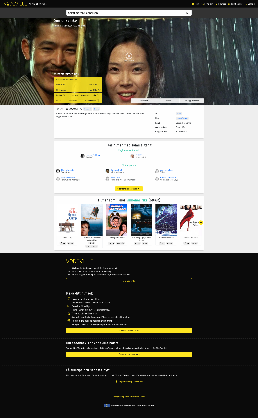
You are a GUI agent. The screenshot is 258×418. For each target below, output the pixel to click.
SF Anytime (76, 90)
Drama (96, 109)
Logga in (251, 3)
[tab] (78, 95)
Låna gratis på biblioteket (66, 79)
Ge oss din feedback (130, 354)
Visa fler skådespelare (127, 188)
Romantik (87, 109)
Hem (196, 3)
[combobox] (129, 13)
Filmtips (222, 3)
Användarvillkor (137, 396)
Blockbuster (76, 85)
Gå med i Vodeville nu (129, 330)
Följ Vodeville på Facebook (130, 381)
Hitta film (208, 3)
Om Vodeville (129, 280)
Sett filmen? (144, 100)
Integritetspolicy (121, 396)
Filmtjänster (236, 3)
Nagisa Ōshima (182, 118)
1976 (179, 114)
